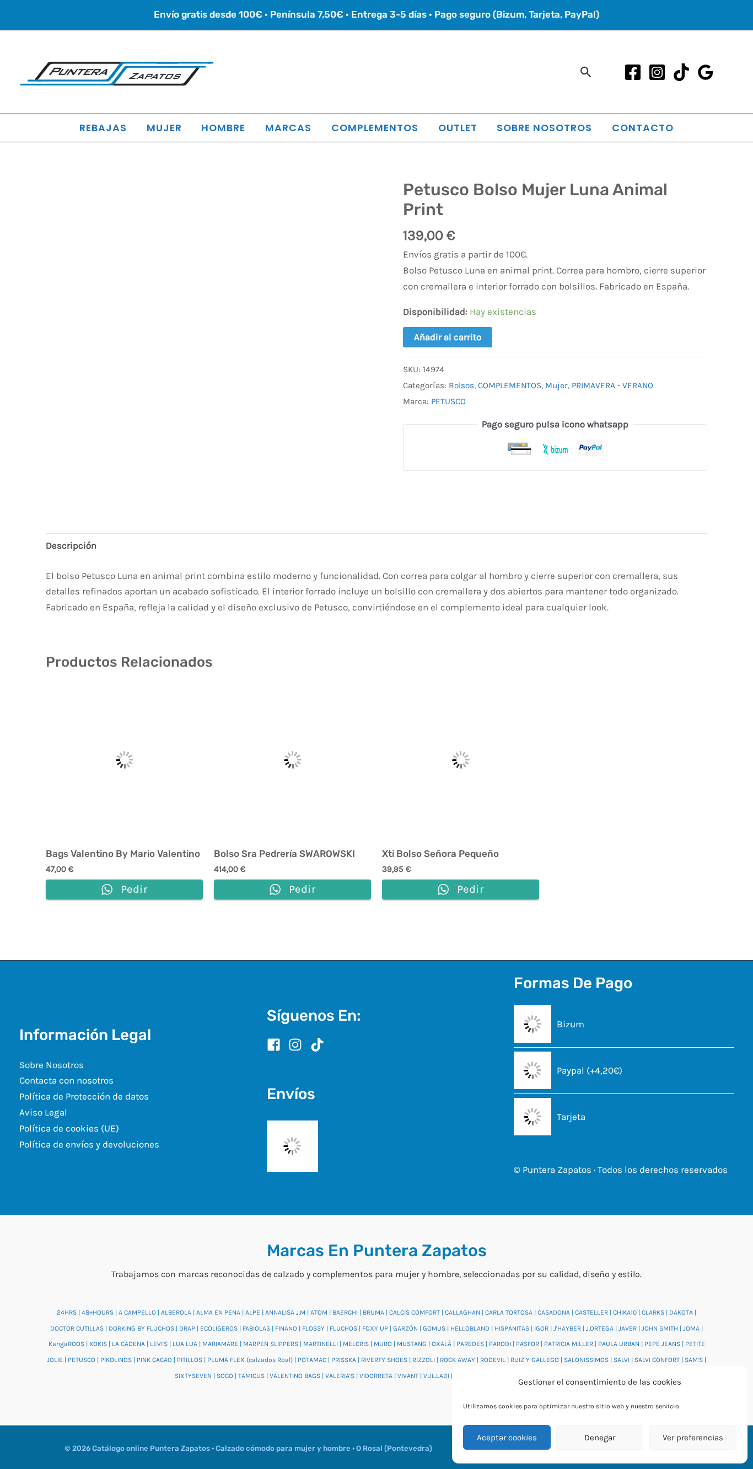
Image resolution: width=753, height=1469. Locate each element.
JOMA (691, 1328)
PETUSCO (448, 401)
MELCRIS (356, 1344)
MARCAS (288, 128)
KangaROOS (66, 1344)
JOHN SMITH (660, 1328)
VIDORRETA (375, 1376)
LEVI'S (159, 1344)
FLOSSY (313, 1328)
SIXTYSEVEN (193, 1376)
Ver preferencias (693, 1438)
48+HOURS (98, 1312)
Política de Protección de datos (84, 1096)
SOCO (225, 1376)
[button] (586, 72)
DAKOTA (681, 1312)
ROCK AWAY (457, 1360)
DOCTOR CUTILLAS (77, 1328)
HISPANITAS (511, 1328)
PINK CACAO (154, 1360)
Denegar (599, 1438)
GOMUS (434, 1328)
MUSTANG (412, 1344)
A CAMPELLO (137, 1312)
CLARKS (653, 1312)
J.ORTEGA (600, 1328)
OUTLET (457, 128)
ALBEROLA (176, 1312)
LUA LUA (185, 1344)
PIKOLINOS (116, 1360)
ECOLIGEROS (219, 1328)
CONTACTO (643, 128)
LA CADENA (128, 1344)
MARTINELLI (320, 1344)
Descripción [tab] (71, 545)
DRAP (187, 1328)
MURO (383, 1344)
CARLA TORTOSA (509, 1312)
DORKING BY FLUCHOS (141, 1328)
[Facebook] (633, 72)
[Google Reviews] (705, 72)
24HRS (67, 1312)
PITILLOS (189, 1360)
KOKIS (98, 1344)
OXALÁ (441, 1344)
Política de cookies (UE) (69, 1128)
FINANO (286, 1328)
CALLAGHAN (462, 1312)
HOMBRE (223, 128)
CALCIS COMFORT (414, 1312)
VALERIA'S (339, 1376)
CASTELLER (591, 1312)
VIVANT (407, 1376)
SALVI (622, 1360)
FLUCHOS (343, 1328)
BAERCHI (345, 1312)
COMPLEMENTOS (374, 128)
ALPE (252, 1312)
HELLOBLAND (470, 1328)
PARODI (500, 1344)
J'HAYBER (567, 1328)
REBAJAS (103, 128)
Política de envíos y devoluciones (89, 1144)
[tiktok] (319, 1045)
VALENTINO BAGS (295, 1376)
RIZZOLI (423, 1360)
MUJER (164, 128)
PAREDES (470, 1344)
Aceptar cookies (507, 1438)
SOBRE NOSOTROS (544, 128)
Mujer (556, 385)
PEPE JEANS (662, 1344)
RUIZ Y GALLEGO (534, 1360)
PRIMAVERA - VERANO (612, 385)
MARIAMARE (220, 1344)
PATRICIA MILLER (568, 1344)
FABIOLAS (256, 1328)
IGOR (541, 1328)
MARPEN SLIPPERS (270, 1344)
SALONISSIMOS (586, 1360)
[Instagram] (657, 72)
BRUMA (373, 1312)
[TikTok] (681, 72)
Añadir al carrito (447, 336)
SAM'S (694, 1360)
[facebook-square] (277, 1045)
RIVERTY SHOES (384, 1360)
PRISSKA (343, 1360)
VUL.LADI (436, 1376)
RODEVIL (492, 1360)
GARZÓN (405, 1328)
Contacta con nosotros (66, 1080)
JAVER (627, 1328)
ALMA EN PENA (218, 1312)
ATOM (318, 1312)
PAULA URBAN (618, 1344)
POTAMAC (312, 1360)
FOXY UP (375, 1328)
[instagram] (298, 1045)
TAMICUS (251, 1376)
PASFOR (527, 1344)
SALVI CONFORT (657, 1360)
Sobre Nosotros (51, 1064)
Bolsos (461, 385)
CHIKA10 (625, 1312)
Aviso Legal (43, 1112)
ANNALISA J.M (285, 1312)
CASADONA (553, 1312)
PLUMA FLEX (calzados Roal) (250, 1360)
